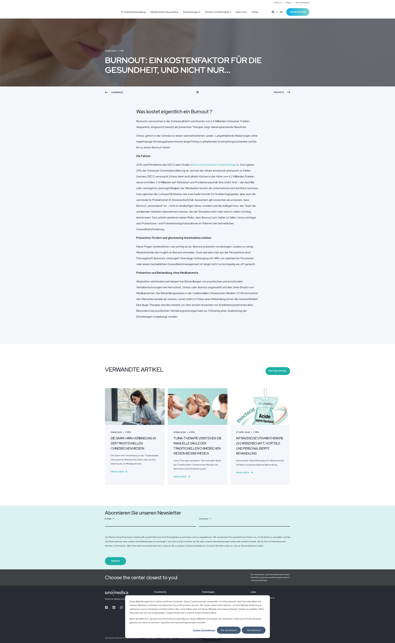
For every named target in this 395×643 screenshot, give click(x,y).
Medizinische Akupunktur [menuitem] (164, 12)
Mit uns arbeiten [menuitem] (302, 3)
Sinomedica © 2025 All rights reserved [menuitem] (122, 638)
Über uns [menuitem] (278, 3)
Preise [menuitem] (255, 12)
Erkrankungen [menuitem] (191, 12)
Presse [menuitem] (288, 3)
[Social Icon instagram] (121, 607)
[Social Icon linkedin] (114, 607)
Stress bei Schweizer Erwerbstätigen (214, 164)
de (281, 11)
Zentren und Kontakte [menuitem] (217, 12)
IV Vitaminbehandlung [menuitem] (133, 12)
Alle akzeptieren (229, 630)
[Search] (273, 11)
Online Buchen (297, 11)
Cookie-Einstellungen (204, 630)
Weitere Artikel (278, 371)
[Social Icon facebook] (107, 607)
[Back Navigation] (197, 92)
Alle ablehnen (254, 630)
